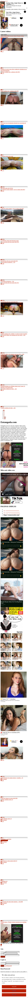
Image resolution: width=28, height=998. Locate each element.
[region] (14, 985)
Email (2, 953)
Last (5, 418)
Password (3, 955)
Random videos (4, 37)
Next (5, 417)
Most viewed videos (12, 36)
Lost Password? (8, 965)
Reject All (14, 994)
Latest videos (4, 36)
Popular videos (20, 36)
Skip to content (4, 1)
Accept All (14, 986)
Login (2, 965)
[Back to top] (1, 944)
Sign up (2, 956)
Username (3, 952)
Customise (14, 990)
